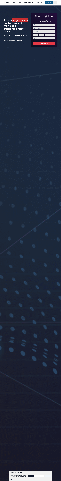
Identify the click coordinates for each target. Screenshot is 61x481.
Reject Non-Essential (39, 476)
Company (19, 2)
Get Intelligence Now (45, 43)
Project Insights (39, 2)
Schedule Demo (49, 2)
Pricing (14, 2)
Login (55, 2)
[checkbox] (33, 40)
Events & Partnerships (28, 2)
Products (7, 2)
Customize (48, 476)
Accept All (31, 476)
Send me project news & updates (41, 40)
